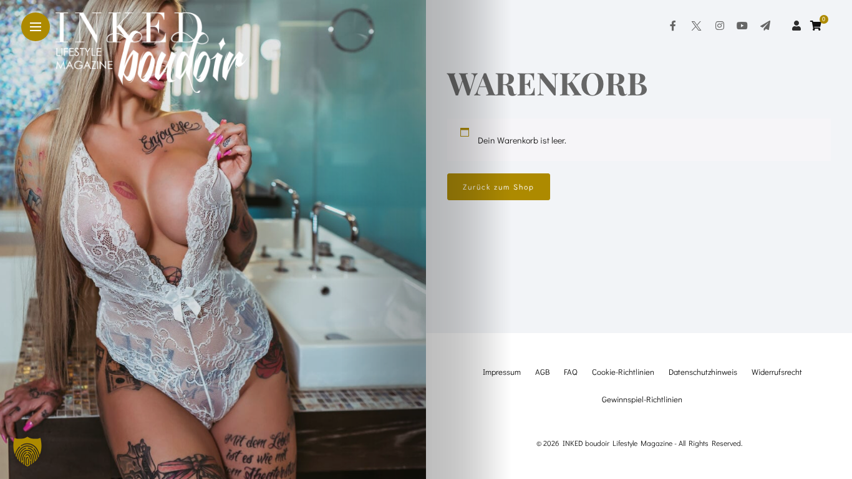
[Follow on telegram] (765, 25)
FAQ (571, 371)
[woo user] (796, 25)
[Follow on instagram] (719, 25)
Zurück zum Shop (499, 186)
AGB (542, 371)
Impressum (502, 371)
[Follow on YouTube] (742, 25)
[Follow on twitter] (695, 25)
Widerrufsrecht (777, 371)
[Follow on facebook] (673, 25)
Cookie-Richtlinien (623, 371)
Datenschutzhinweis (703, 371)
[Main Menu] (35, 27)
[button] (27, 451)
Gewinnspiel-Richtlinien (642, 399)
